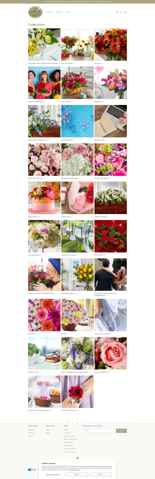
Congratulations (68, 293)
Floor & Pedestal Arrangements (74, 372)
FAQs (65, 430)
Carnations (66, 217)
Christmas (98, 255)
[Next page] (87, 420)
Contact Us (67, 433)
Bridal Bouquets (101, 178)
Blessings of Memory (37, 140)
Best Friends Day (35, 102)
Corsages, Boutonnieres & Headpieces (105, 294)
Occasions (31, 430)
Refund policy (68, 445)
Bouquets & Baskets (70, 178)
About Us (31, 436)
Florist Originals (101, 372)
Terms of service (69, 452)
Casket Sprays (100, 217)
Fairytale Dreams (101, 334)
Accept (76, 474)
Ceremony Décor (68, 255)
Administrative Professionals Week (43, 63)
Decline (100, 474)
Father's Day (33, 372)
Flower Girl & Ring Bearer (39, 410)
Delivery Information (70, 439)
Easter (64, 334)
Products (31, 433)
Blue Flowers (66, 140)
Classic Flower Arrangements (40, 293)
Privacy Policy (75, 470)
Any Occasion (67, 63)
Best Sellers (66, 102)
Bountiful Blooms (35, 178)
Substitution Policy (70, 449)
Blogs (48, 433)
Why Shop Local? (69, 436)
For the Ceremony (69, 410)
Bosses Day (99, 140)
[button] (50, 12)
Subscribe (121, 431)
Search (48, 430)
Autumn (98, 63)
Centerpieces (33, 255)
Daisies (31, 334)
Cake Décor (33, 217)
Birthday (98, 102)
